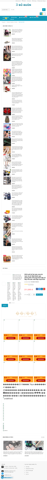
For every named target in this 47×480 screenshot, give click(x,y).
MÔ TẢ (4, 305)
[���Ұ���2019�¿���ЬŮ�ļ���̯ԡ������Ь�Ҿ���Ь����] (11, 347)
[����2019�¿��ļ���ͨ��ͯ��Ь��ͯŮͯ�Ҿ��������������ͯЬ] (11, 326)
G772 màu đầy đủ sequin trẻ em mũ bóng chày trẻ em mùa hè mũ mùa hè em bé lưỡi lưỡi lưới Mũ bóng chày (17, 217)
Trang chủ (6, 17)
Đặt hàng (40, 294)
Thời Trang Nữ (23, 17)
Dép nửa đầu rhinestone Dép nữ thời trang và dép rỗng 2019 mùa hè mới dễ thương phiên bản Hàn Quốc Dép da (17, 40)
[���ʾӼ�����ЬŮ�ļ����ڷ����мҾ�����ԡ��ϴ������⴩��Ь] (26, 326)
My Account (19, 0)
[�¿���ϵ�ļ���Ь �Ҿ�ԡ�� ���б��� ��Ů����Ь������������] (11, 369)
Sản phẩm (14, 17)
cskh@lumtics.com (7, 475)
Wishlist (24, 0)
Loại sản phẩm (5, 9)
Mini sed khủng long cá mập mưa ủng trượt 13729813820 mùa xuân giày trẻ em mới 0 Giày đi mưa (17, 209)
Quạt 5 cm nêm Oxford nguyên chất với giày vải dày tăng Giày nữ (17, 85)
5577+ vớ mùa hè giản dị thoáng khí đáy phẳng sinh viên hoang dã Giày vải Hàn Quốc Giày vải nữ (17, 155)
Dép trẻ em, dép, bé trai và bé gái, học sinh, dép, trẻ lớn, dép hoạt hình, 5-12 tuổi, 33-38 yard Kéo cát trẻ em (17, 125)
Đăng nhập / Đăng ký (42, 0)
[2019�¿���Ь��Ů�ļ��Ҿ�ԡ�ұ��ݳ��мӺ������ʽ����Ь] (26, 369)
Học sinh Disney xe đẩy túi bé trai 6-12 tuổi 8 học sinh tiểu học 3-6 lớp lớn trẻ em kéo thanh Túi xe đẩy (17, 194)
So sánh (29, 0)
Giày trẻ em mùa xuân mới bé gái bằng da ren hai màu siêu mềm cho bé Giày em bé (17, 54)
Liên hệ (12, 19)
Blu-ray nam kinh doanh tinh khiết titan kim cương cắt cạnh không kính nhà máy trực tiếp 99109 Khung (17, 140)
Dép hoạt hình (21, 22)
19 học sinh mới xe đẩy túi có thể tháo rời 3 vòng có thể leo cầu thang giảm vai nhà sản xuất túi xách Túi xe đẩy (17, 31)
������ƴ (11, 338)
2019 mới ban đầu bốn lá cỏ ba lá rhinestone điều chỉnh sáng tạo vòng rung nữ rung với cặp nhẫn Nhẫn (17, 101)
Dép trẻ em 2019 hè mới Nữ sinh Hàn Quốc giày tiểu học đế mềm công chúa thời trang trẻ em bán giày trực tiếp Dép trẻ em (17, 248)
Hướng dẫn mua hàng (29, 468)
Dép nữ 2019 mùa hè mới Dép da (17, 232)
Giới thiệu (27, 466)
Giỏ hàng (34, 0)
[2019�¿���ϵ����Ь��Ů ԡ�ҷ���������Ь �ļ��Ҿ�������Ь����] (26, 347)
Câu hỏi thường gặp (29, 470)
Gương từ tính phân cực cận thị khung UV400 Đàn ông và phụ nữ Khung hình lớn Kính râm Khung (17, 171)
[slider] (26, 284)
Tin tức (5, 19)
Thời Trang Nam (34, 17)
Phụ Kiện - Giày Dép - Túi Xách (12, 22)
